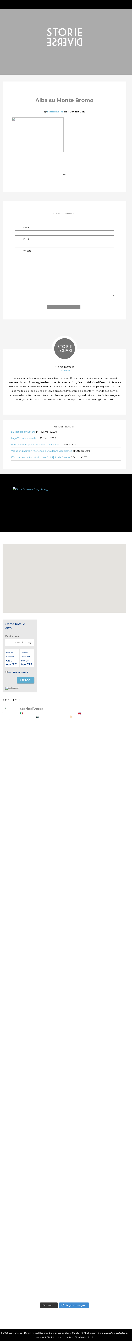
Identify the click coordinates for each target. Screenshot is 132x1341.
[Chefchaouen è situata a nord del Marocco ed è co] (95, 1267)
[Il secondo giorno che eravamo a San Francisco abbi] (33, 916)
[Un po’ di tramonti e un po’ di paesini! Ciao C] (95, 737)
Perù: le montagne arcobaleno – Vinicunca (35, 444)
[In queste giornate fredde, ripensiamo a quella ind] (33, 1050)
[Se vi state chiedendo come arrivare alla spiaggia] (33, 877)
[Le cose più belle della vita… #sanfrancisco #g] (95, 877)
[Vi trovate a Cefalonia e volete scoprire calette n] (95, 820)
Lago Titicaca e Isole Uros (25, 438)
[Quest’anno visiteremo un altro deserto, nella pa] (95, 978)
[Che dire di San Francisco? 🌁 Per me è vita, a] (95, 923)
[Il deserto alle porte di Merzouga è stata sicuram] (33, 1132)
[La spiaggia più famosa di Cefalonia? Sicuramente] (33, 749)
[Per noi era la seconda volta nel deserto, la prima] (95, 1050)
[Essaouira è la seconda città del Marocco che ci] (33, 1274)
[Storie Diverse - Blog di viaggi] (64, 36)
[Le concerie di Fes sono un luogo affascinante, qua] (33, 991)
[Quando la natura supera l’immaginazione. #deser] (33, 1091)
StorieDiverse (55, 111)
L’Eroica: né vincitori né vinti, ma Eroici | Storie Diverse (40, 457)
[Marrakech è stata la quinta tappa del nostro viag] (33, 1210)
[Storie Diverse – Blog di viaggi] (64, 502)
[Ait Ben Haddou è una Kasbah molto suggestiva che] (95, 1144)
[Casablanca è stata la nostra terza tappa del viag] (95, 1213)
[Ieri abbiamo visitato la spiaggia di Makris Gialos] (33, 808)
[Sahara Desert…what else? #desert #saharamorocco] (95, 1084)
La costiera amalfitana (23, 431)
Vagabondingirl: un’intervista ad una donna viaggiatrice (41, 450)
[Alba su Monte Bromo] (57, 161)
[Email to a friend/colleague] (72, 161)
